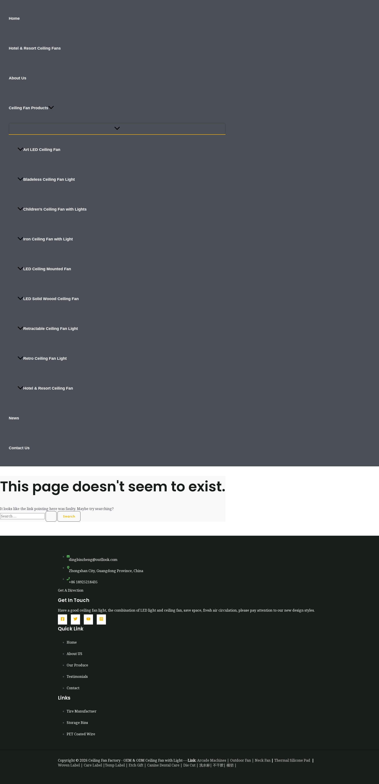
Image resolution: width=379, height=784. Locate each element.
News (14, 418)
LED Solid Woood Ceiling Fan (51, 299)
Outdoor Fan (240, 760)
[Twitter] (75, 619)
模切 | (232, 765)
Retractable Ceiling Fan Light (50, 328)
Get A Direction (70, 590)
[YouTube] (88, 619)
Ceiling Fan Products (28, 108)
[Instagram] (101, 619)
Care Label (93, 765)
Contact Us (19, 448)
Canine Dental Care (163, 765)
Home (14, 18)
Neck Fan (262, 760)
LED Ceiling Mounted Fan (47, 269)
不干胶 (218, 765)
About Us (17, 78)
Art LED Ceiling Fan (41, 149)
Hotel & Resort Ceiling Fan (48, 388)
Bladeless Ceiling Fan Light (49, 179)
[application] (51, 108)
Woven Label (69, 765)
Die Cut (189, 765)
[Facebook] (62, 619)
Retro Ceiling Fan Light (45, 358)
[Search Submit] (51, 516)
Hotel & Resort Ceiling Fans (35, 48)
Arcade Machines (212, 760)
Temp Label (115, 765)
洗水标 (204, 765)
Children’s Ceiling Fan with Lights (55, 209)
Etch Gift (136, 765)
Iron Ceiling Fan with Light (48, 239)
